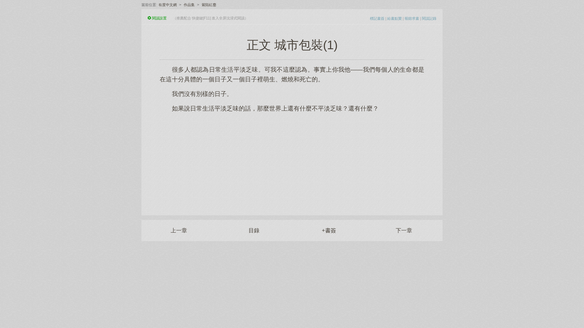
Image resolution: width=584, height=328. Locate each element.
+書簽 (329, 230)
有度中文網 (167, 5)
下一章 (404, 230)
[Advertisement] (292, 160)
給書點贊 (394, 18)
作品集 (189, 5)
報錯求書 (412, 18)
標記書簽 (377, 18)
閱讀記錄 (429, 18)
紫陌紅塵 (209, 5)
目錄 (254, 230)
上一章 (179, 230)
